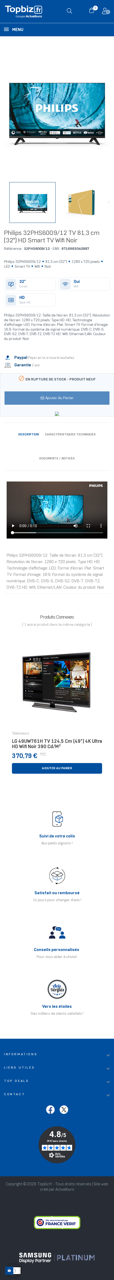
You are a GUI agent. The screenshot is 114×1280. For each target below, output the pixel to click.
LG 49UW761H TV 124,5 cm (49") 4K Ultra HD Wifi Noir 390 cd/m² (57, 744)
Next (108, 202)
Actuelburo (64, 1189)
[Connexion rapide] (106, 12)
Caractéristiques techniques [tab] (70, 434)
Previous (5, 202)
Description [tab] (28, 434)
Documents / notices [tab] (57, 458)
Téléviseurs (20, 733)
